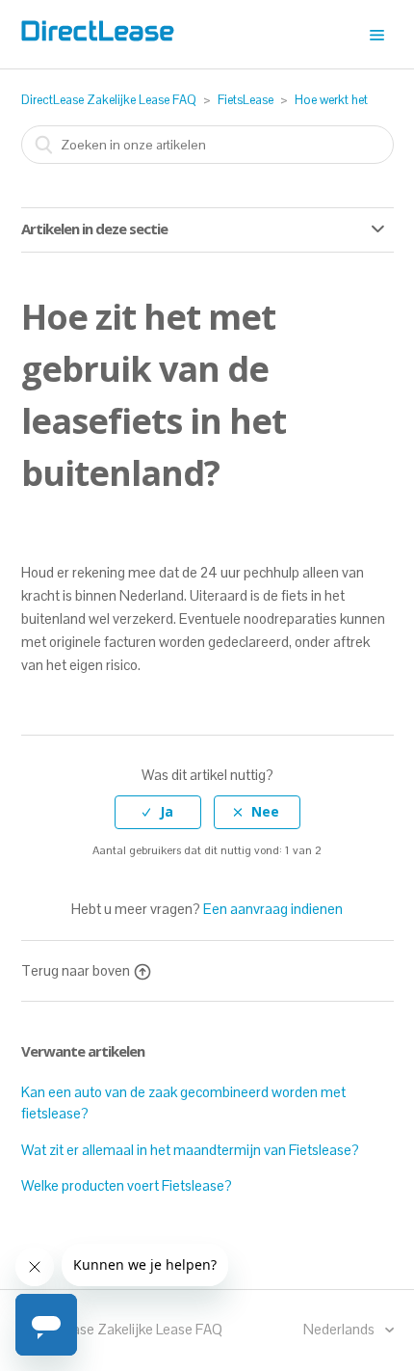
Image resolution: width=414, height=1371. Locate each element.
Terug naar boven (75, 970)
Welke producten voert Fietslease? (126, 1185)
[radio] (158, 812)
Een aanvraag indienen (273, 909)
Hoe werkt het (331, 100)
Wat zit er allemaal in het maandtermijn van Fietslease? (190, 1150)
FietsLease (245, 100)
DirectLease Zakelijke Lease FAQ (108, 100)
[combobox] (207, 144)
